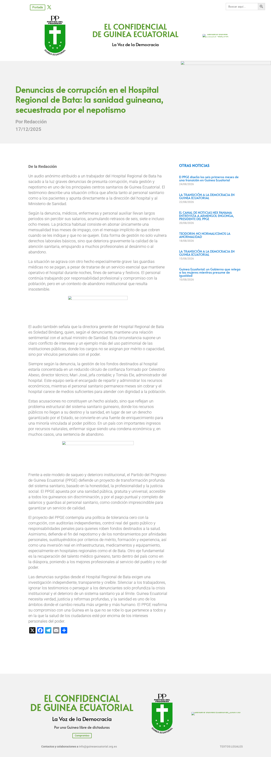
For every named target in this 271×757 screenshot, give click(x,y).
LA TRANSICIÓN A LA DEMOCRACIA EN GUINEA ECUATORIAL (206, 196)
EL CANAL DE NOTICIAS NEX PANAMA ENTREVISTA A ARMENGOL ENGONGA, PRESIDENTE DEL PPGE (206, 215)
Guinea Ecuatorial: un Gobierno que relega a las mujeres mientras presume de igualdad (209, 272)
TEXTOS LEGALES (231, 746)
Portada (37, 7)
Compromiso (82, 735)
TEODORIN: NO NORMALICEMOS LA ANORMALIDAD (204, 235)
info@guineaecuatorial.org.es (98, 746)
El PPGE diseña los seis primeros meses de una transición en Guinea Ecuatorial (209, 178)
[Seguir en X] (49, 7)
